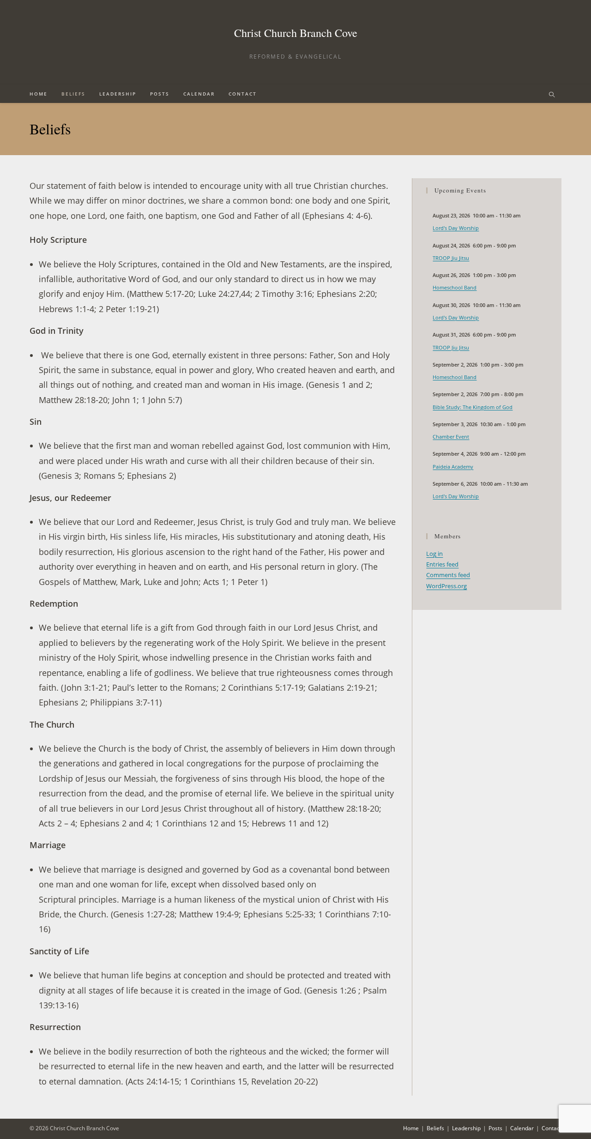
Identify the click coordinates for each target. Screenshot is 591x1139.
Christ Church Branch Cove (295, 32)
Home (411, 1128)
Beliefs (435, 1128)
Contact (551, 1128)
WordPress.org (446, 586)
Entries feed (442, 564)
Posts (495, 1128)
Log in (434, 553)
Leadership (466, 1128)
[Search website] (551, 95)
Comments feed (448, 575)
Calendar (522, 1128)
